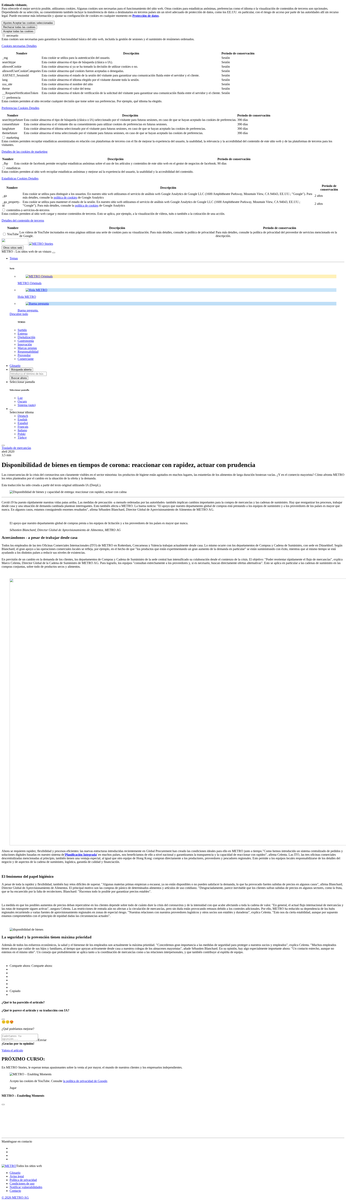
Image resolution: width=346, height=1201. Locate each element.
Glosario (15, 1172)
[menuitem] (181, 416)
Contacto (15, 1190)
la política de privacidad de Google (85, 1081)
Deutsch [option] (23, 416)
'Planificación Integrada (80, 854)
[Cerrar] (53, 252)
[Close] (3, 1019)
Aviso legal (17, 1176)
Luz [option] (20, 398)
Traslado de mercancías (16, 448)
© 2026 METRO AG (15, 1197)
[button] (14, 258)
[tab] (173, 46)
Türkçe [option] (22, 437)
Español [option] (23, 423)
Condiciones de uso (22, 1183)
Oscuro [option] (22, 401)
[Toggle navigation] (3, 445)
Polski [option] (21, 434)
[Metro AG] (23, 243)
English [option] (22, 419)
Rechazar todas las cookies (19, 27)
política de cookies (65, 197)
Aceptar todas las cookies (18, 31)
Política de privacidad (23, 1180)
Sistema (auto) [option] (27, 405)
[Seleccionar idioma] (11, 409)
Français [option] (23, 426)
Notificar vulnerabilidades (26, 1187)
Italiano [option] (22, 430)
